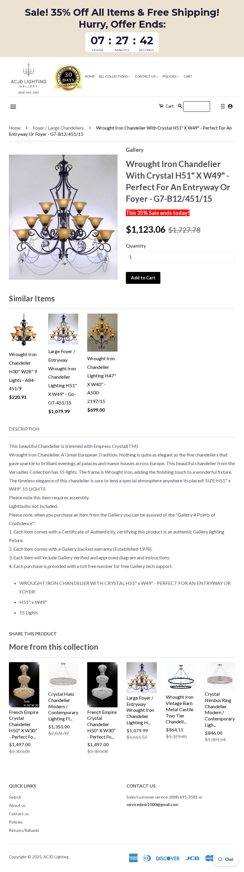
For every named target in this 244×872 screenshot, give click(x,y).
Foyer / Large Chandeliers (58, 127)
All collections (113, 76)
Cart (188, 76)
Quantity (136, 245)
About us (17, 805)
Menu (13, 106)
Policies (169, 76)
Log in (222, 106)
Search (15, 797)
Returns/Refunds (24, 830)
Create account (230, 106)
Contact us (145, 76)
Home (90, 76)
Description (24, 429)
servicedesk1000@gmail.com (152, 804)
